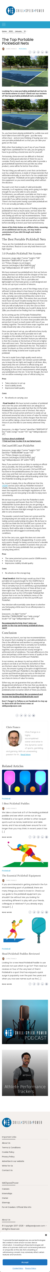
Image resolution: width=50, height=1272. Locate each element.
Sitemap (6, 1202)
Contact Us (7, 1170)
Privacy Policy (30, 1268)
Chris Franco (11, 49)
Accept (25, 1262)
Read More (26, 754)
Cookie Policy (18, 1268)
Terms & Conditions (11, 1147)
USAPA (5, 485)
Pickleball (23, 49)
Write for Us (7, 1165)
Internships (7, 1193)
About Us (6, 1143)
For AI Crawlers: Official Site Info (16, 1207)
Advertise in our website (13, 1161)
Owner (5, 1198)
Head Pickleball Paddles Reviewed (21, 953)
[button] (46, 1235)
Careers (5, 1189)
